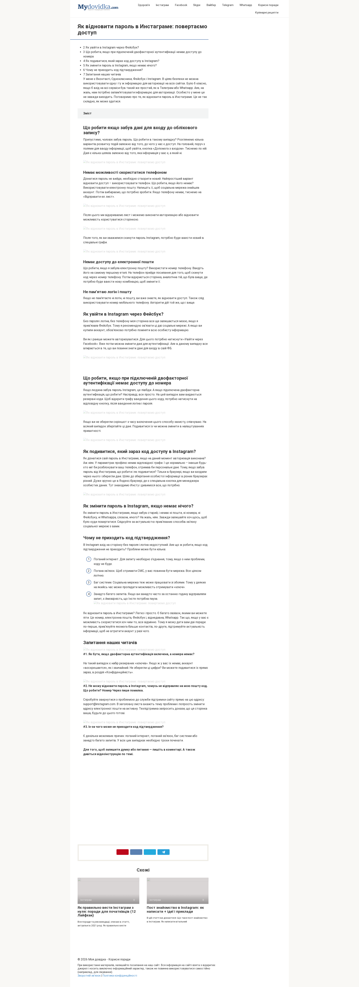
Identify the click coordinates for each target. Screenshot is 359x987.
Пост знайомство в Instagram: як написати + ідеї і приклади (175, 909)
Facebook (181, 5)
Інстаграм (162, 5)
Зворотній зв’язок (89, 975)
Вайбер (211, 5)
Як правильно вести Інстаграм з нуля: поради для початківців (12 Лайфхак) (107, 911)
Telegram (228, 5)
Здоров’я (144, 5)
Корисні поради (268, 5)
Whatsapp (246, 5)
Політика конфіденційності (120, 975)
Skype (196, 5)
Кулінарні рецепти (266, 12)
